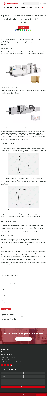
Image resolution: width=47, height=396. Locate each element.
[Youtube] (8, 365)
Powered (41, 24)
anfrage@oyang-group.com (9, 357)
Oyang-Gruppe (5, 275)
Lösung (37, 7)
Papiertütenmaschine (14, 275)
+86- (10, 359)
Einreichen (6, 309)
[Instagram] (11, 365)
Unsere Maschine (7, 7)
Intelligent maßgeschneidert (23, 7)
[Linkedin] (5, 365)
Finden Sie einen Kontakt (23, 339)
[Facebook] (2, 365)
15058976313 (13, 359)
